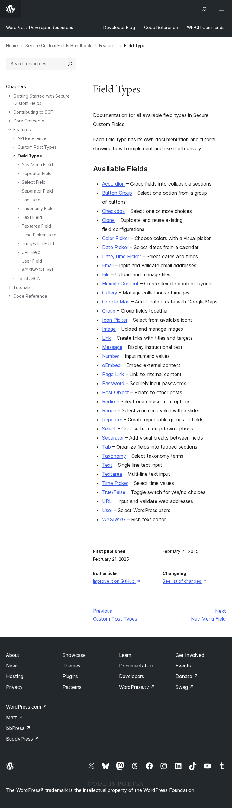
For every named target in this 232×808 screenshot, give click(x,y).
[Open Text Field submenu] (18, 217)
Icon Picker (114, 320)
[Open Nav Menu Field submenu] (18, 164)
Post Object (115, 392)
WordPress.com (26, 707)
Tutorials (22, 287)
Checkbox (113, 211)
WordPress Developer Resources (39, 27)
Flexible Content (120, 284)
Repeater (112, 420)
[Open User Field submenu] (18, 261)
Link (106, 338)
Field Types (30, 155)
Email (108, 265)
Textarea (112, 474)
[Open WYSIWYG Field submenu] (18, 270)
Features (108, 45)
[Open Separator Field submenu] (18, 191)
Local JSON (29, 278)
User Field (32, 261)
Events (183, 666)
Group (108, 311)
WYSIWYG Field (37, 269)
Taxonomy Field (38, 208)
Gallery (109, 293)
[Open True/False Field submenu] (18, 243)
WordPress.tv (137, 687)
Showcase (74, 655)
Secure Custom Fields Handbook (58, 45)
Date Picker (115, 247)
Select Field (34, 182)
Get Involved (190, 655)
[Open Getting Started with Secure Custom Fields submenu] (9, 96)
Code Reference (30, 296)
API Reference (32, 138)
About (12, 655)
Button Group (117, 193)
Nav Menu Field (37, 164)
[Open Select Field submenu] (18, 182)
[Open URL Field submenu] (18, 252)
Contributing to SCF (33, 112)
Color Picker (115, 238)
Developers (131, 676)
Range (109, 410)
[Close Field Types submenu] (14, 156)
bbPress (18, 728)
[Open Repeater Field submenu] (18, 173)
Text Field (32, 217)
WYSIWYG (114, 519)
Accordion (113, 184)
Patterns (72, 687)
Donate (187, 676)
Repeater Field (37, 173)
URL (107, 501)
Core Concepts (28, 120)
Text (107, 465)
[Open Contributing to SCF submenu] (9, 112)
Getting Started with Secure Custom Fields (41, 99)
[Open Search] (204, 9)
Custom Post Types (37, 147)
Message (112, 347)
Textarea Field (36, 226)
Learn (125, 655)
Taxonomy (114, 456)
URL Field (31, 252)
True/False (113, 492)
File (106, 274)
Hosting (14, 676)
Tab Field (31, 199)
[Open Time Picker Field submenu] (18, 235)
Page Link (113, 374)
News (12, 666)
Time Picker (115, 483)
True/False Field (38, 243)
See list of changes (184, 581)
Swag (185, 687)
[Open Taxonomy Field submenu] (18, 208)
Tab (106, 447)
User (107, 510)
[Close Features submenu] (9, 129)
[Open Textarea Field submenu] (18, 226)
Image (109, 329)
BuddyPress (22, 739)
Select (109, 429)
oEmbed (111, 365)
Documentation (136, 666)
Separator (113, 438)
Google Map (116, 302)
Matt (14, 717)
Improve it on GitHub (116, 581)
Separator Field (37, 190)
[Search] (70, 64)
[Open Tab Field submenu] (18, 199)
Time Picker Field (39, 234)
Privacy (14, 687)
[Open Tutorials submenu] (9, 287)
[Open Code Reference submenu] (9, 296)
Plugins (70, 676)
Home (12, 45)
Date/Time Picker (121, 256)
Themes (71, 666)
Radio (108, 401)
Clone (108, 220)
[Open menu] (222, 9)
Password (113, 383)
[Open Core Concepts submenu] (9, 121)
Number (110, 356)
